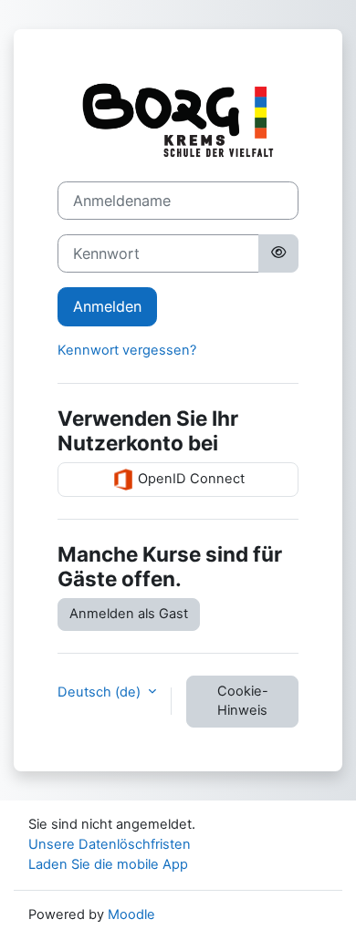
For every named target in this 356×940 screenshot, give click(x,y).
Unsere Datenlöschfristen (109, 844)
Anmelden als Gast (128, 613)
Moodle (131, 914)
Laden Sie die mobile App (108, 864)
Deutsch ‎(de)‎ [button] (101, 692)
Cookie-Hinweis (242, 701)
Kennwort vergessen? (127, 350)
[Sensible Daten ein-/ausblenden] (278, 253)
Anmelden (107, 306)
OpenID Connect (189, 478)
